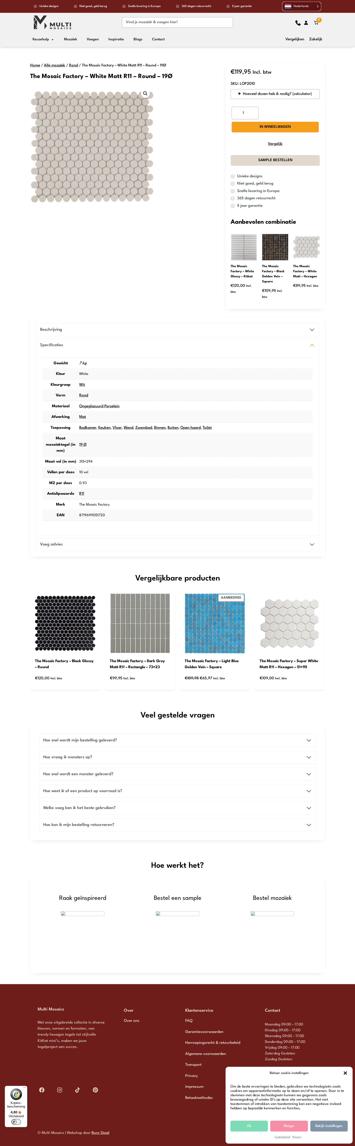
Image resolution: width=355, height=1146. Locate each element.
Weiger (289, 1126)
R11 (81, 494)
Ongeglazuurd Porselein (99, 406)
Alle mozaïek (54, 65)
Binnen (160, 428)
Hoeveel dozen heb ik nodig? (267, 94)
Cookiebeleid (282, 1137)
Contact (158, 39)
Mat (82, 417)
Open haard (190, 428)
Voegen (93, 39)
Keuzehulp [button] (41, 39)
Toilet (207, 428)
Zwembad (143, 428)
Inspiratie (116, 39)
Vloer (117, 428)
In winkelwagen (275, 127)
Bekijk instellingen (328, 1126)
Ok (249, 1126)
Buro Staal (100, 1133)
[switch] (16, 1122)
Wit (82, 385)
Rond (73, 65)
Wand (128, 428)
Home (35, 65)
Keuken (104, 428)
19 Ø (82, 445)
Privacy (296, 1137)
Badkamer (87, 428)
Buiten (173, 428)
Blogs (138, 39)
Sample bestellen (275, 160)
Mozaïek (70, 39)
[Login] (306, 22)
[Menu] (24, 1089)
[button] (345, 1073)
